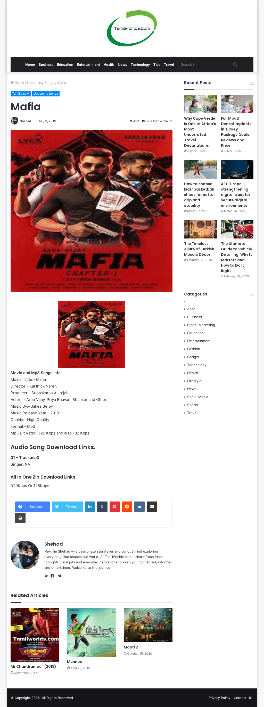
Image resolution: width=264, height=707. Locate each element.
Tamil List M (20, 93)
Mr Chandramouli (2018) (33, 666)
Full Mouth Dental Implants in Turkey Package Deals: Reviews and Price (236, 132)
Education (65, 64)
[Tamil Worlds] (132, 28)
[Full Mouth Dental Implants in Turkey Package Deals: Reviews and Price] (237, 104)
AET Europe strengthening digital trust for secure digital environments (235, 194)
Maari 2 (131, 647)
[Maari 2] (148, 625)
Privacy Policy (219, 698)
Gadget (193, 357)
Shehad (25, 121)
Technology (140, 64)
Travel (169, 64)
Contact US (243, 698)
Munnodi (75, 661)
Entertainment (88, 64)
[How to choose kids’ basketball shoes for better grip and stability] (200, 169)
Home (30, 64)
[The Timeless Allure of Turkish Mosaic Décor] (200, 229)
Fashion (193, 349)
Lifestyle (194, 381)
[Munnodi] (91, 632)
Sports (192, 405)
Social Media (197, 397)
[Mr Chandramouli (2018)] (35, 635)
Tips (156, 64)
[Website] (47, 576)
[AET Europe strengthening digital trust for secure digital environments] (237, 169)
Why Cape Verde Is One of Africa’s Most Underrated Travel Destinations (200, 132)
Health (109, 64)
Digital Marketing (201, 325)
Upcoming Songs (40, 82)
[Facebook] (54, 576)
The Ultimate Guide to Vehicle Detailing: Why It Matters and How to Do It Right (236, 257)
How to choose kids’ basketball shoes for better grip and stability (199, 194)
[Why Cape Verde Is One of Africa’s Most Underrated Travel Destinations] (200, 104)
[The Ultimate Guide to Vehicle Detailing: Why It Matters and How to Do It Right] (237, 229)
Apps (191, 309)
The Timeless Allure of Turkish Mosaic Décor (199, 249)
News (122, 64)
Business (46, 64)
